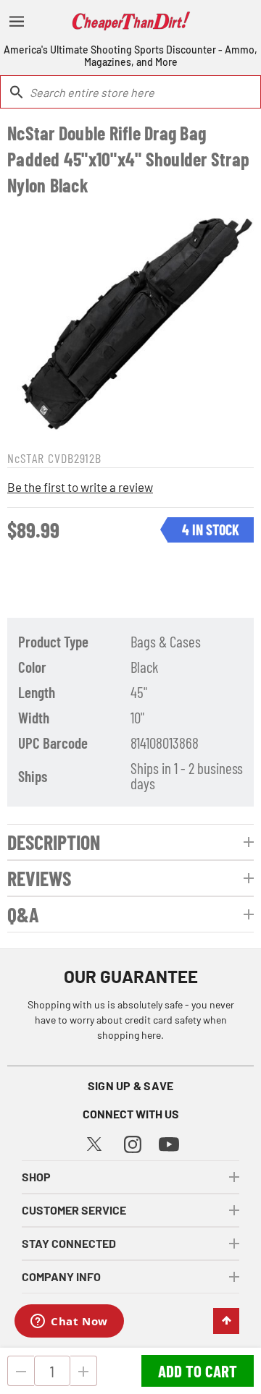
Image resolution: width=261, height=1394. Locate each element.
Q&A (23, 914)
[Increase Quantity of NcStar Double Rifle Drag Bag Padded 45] (83, 1371)
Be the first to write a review (80, 487)
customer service (74, 1210)
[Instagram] (132, 1142)
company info (61, 1276)
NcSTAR (25, 458)
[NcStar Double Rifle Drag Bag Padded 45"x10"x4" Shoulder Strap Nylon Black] (130, 321)
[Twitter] (94, 1142)
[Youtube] (169, 1143)
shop (36, 1176)
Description (53, 842)
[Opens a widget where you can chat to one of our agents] (69, 1322)
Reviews (39, 878)
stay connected (69, 1243)
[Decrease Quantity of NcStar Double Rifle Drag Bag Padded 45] (20, 1371)
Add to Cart (197, 1371)
